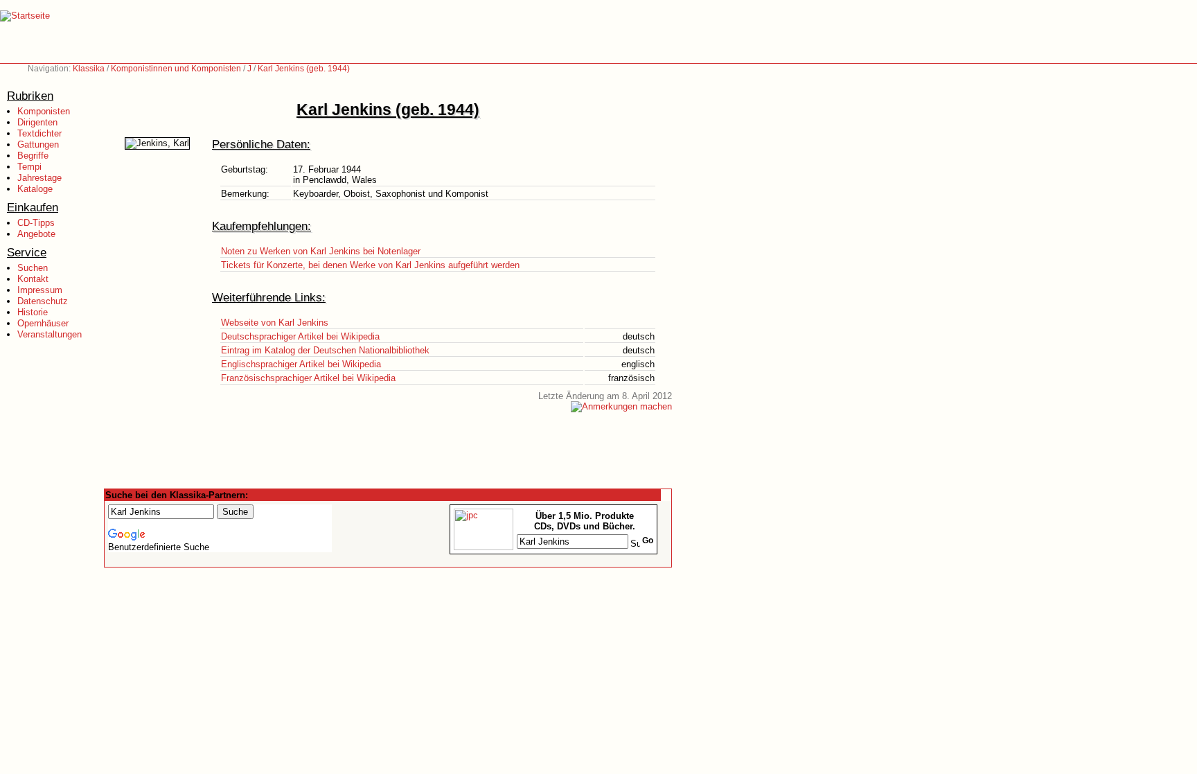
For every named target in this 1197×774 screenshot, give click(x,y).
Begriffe (32, 155)
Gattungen (38, 144)
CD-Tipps (36, 223)
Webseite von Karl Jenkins (274, 322)
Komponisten (43, 111)
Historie (32, 312)
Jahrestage (39, 178)
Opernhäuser (43, 323)
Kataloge (35, 189)
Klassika (89, 68)
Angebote (36, 234)
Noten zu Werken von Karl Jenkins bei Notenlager (320, 251)
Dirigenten (37, 122)
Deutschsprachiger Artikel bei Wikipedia (300, 336)
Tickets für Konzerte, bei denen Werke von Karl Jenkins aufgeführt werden (370, 265)
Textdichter (39, 133)
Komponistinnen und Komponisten (176, 68)
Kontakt (32, 279)
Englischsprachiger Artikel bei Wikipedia (301, 364)
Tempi (29, 166)
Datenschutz (42, 301)
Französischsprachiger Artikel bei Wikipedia (308, 378)
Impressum (39, 290)
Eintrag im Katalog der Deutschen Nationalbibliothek (325, 350)
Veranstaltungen (49, 334)
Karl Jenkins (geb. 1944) (304, 68)
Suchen (32, 268)
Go (647, 540)
